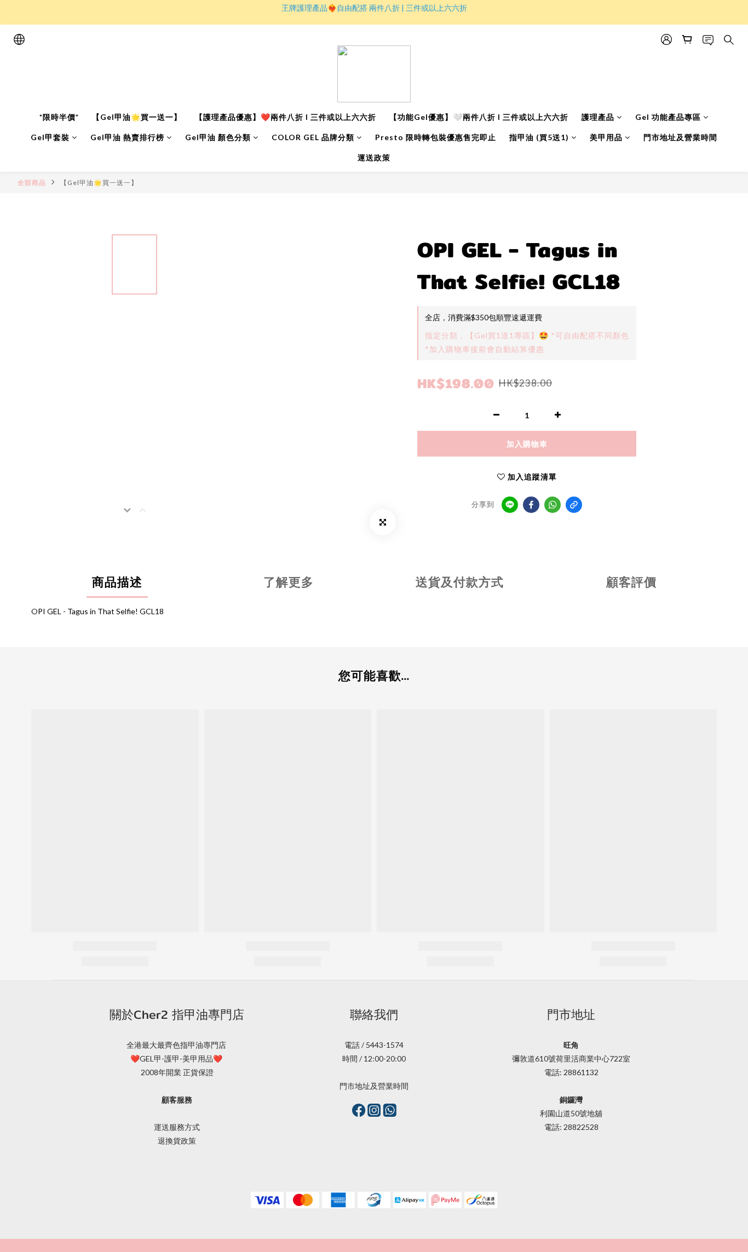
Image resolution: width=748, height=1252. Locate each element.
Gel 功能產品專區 (668, 117)
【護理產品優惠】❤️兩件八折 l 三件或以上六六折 (285, 117)
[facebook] (531, 505)
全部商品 (32, 182)
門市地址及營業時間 (680, 137)
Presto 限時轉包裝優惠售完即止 (435, 137)
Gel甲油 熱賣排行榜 (127, 137)
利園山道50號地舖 (571, 1113)
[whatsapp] (552, 505)
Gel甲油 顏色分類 (218, 137)
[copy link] (574, 505)
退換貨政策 (177, 1140)
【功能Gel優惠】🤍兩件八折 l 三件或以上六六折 (478, 117)
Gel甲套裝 (50, 137)
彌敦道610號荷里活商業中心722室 (571, 1058)
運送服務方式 (177, 1127)
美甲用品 (606, 137)
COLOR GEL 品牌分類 (313, 137)
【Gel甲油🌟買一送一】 (137, 117)
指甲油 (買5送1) (539, 137)
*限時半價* (59, 117)
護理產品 (598, 117)
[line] (510, 505)
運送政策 (374, 157)
